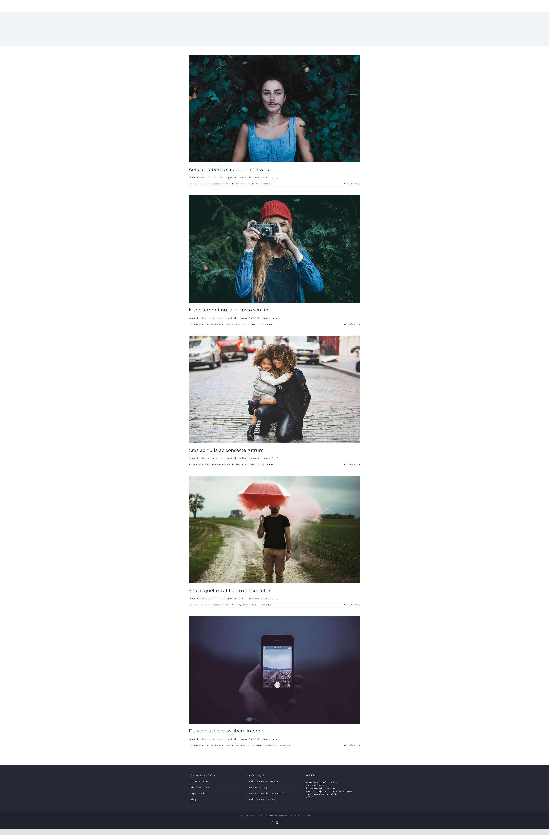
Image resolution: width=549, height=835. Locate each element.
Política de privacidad (264, 781)
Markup (235, 184)
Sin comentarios (264, 184)
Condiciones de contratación (267, 793)
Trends (250, 184)
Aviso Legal (256, 775)
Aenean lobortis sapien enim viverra (230, 169)
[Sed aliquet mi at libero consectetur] (274, 529)
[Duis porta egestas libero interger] (274, 670)
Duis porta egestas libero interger (227, 731)
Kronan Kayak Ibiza (202, 775)
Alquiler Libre (199, 787)
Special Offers (254, 745)
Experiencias (198, 793)
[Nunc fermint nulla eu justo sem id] (274, 249)
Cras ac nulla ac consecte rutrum (226, 450)
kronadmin (198, 184)
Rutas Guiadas (199, 781)
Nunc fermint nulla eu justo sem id (228, 310)
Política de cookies (262, 799)
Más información (352, 184)
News (243, 184)
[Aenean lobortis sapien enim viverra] (274, 108)
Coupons (236, 464)
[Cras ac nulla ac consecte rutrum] (274, 389)
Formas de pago (258, 787)
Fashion (236, 324)
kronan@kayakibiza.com (320, 788)
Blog (193, 799)
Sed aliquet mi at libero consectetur (230, 590)
